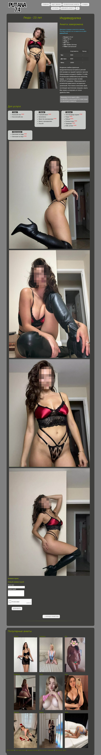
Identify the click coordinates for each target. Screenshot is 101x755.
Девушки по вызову (32, 750)
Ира (66, 636)
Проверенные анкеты (71, 4)
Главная (46, 4)
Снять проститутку (20, 750)
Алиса (41, 674)
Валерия (16, 712)
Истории (55, 8)
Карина (41, 712)
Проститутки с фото (60, 750)
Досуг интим (10, 750)
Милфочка (17, 674)
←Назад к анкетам (51, 616)
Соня (66, 674)
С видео (85, 4)
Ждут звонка (56, 4)
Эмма (66, 712)
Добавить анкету (67, 8)
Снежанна (42, 636)
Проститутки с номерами (46, 750)
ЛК (77, 8)
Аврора (16, 636)
